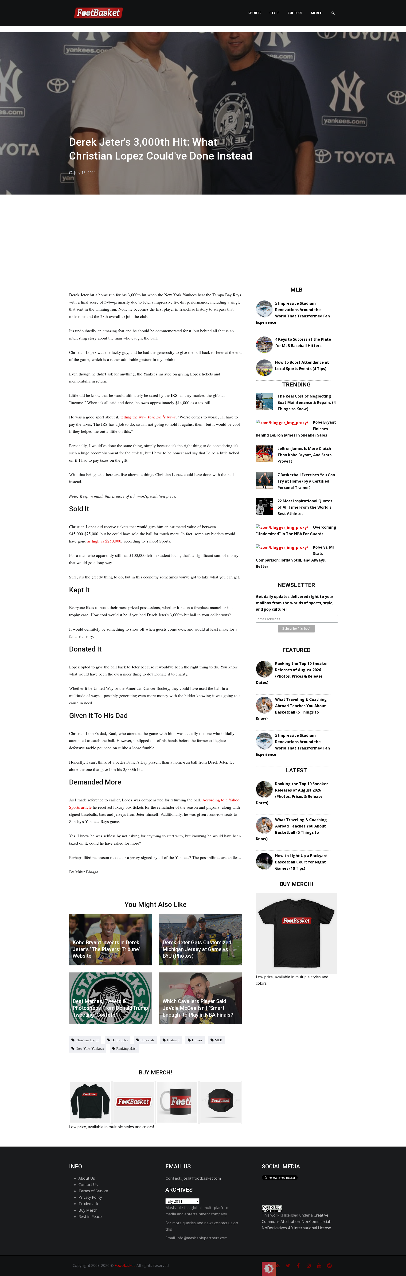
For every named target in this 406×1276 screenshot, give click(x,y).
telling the (148, 417)
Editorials (147, 1040)
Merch (316, 13)
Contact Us (88, 1184)
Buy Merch (88, 1210)
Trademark (88, 1203)
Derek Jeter (119, 1040)
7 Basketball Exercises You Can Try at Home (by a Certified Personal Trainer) (306, 481)
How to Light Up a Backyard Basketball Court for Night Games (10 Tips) (301, 862)
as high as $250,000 (104, 541)
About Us (86, 1178)
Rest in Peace (90, 1216)
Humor (197, 1040)
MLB (218, 1040)
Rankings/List (126, 1048)
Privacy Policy (90, 1197)
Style (274, 13)
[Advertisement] (203, 230)
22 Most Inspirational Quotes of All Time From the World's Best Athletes (304, 507)
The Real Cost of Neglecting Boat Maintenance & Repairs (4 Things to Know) (306, 402)
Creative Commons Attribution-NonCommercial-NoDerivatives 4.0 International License (296, 1221)
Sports (254, 13)
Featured (173, 1040)
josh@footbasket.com (202, 1178)
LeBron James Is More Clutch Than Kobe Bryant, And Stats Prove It (304, 455)
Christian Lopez (87, 1040)
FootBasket (125, 1265)
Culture (295, 13)
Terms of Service (93, 1191)
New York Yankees (90, 1048)
